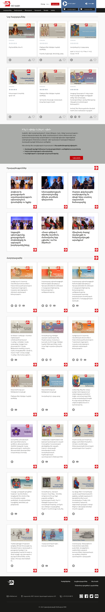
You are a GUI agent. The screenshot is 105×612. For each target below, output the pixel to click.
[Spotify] (75, 117)
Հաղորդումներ (7, 10)
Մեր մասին (94, 581)
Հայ (47, 4)
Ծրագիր (46, 10)
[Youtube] (23, 305)
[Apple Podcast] (79, 117)
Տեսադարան (28, 10)
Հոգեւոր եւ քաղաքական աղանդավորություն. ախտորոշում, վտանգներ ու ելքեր (21, 196)
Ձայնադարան (18, 10)
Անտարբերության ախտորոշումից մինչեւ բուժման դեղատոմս (51, 195)
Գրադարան (38, 10)
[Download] (29, 60)
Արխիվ (53, 10)
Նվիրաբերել (55, 4)
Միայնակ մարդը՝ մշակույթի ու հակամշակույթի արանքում (81, 236)
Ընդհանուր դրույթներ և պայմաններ (86, 585)
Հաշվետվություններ (80, 581)
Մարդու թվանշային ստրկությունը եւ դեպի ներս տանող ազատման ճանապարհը (82, 196)
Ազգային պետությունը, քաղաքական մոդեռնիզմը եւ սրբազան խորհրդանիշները (20, 238)
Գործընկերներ (65, 581)
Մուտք (43, 4)
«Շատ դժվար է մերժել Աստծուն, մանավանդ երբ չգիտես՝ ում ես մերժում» (50, 237)
